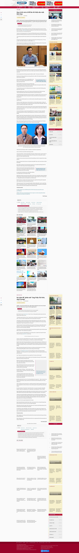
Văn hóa (54, 7)
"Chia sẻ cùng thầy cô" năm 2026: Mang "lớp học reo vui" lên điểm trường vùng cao (55, 462)
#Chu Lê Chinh (23, 202)
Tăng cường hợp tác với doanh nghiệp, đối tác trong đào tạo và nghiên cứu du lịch (54, 368)
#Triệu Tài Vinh (33, 202)
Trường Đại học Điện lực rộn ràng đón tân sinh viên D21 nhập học (42, 498)
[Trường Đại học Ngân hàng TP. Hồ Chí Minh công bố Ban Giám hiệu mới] (58, 340)
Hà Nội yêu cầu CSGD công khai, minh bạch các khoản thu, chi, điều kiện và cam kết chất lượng (31, 234)
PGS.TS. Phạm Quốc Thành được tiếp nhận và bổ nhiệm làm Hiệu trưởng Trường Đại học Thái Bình (58, 355)
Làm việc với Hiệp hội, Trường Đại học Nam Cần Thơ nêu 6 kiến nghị (58, 386)
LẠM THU (50, 525)
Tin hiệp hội (52, 361)
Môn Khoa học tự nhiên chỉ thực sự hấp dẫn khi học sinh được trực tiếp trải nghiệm (52, 471)
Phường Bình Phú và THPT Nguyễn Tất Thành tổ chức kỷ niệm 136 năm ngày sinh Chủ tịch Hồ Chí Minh (52, 79)
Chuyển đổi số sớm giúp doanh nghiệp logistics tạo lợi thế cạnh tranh (52, 510)
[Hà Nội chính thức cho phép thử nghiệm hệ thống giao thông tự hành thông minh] (31, 220)
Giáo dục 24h (20, 7)
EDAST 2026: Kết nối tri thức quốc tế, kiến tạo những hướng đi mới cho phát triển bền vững (31, 541)
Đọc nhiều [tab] (55, 10)
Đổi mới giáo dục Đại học (53, 517)
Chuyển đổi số (52, 486)
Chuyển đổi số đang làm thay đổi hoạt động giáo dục (58, 376)
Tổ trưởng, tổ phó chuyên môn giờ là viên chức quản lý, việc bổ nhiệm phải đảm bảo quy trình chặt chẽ (31, 452)
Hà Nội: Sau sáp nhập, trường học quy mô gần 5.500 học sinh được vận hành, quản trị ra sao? (31, 289)
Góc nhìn (29, 7)
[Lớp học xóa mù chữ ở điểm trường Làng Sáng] (55, 112)
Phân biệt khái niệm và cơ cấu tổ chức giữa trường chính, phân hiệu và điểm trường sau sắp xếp (30, 453)
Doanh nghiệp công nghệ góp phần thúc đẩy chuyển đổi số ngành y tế (58, 510)
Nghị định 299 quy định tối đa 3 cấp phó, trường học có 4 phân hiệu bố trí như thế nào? (56, 439)
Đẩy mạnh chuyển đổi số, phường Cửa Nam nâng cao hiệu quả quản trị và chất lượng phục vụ (21, 469)
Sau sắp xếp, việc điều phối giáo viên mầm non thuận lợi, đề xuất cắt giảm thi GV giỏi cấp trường (52, 408)
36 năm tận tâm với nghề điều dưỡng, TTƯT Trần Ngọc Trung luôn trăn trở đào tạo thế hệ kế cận (58, 480)
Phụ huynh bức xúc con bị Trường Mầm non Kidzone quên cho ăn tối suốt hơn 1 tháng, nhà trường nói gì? (21, 246)
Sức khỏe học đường (47, 7)
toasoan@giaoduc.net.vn (59, 0)
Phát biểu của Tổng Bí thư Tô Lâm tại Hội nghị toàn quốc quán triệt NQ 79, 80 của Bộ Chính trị (55, 49)
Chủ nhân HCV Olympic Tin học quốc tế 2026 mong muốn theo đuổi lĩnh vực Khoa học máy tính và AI (41, 519)
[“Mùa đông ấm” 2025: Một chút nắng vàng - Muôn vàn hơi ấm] (58, 75)
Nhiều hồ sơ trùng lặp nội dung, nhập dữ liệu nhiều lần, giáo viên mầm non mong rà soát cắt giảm (52, 418)
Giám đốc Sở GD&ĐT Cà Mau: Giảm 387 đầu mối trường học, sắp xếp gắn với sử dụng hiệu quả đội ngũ (21, 257)
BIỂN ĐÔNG (51, 144)
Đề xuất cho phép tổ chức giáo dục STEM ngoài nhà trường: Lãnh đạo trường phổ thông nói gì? (21, 530)
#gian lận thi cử (35, 447)
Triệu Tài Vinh (25, 314)
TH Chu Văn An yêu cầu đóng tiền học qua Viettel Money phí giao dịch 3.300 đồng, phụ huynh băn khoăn (42, 268)
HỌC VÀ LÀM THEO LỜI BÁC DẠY (54, 63)
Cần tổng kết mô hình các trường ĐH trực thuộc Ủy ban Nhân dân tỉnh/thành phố (52, 386)
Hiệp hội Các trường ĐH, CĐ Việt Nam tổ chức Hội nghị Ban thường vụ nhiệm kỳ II (52, 377)
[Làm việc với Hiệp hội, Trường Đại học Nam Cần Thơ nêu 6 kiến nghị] (58, 382)
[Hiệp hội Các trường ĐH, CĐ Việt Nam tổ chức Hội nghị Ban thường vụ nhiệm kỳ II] (52, 373)
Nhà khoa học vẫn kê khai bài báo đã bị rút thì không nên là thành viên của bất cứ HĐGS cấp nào (52, 101)
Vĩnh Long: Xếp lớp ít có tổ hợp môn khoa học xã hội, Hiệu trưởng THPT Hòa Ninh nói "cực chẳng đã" (21, 235)
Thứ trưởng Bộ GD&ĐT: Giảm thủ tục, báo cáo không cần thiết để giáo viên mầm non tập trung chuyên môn (58, 418)
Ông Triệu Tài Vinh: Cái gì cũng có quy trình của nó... (41, 169)
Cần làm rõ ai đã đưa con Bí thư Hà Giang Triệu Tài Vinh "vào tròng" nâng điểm (28, 310)
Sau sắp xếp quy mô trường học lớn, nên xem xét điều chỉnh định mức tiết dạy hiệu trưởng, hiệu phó (56, 25)
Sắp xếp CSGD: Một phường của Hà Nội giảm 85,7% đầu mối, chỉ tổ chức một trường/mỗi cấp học (31, 256)
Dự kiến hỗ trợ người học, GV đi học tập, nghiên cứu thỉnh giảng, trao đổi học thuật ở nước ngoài (21, 541)
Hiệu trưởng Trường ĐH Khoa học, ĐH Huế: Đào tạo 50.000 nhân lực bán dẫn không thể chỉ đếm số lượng (21, 488)
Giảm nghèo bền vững (53, 107)
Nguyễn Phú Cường (25, 371)
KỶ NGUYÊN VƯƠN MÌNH (53, 42)
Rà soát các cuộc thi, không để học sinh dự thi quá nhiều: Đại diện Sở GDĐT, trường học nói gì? (58, 322)
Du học (42, 7)
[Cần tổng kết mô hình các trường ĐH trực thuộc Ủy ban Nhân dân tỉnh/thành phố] (52, 382)
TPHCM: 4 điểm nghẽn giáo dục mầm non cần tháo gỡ (58, 407)
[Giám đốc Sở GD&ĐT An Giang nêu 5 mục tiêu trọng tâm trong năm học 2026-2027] (21, 285)
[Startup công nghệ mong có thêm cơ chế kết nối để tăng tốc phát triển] (58, 498)
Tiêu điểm (25, 7)
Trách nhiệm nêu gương (35, 7)
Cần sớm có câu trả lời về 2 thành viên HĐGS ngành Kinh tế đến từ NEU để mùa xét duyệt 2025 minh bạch (55, 92)
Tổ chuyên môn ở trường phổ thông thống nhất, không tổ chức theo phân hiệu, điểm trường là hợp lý (56, 21)
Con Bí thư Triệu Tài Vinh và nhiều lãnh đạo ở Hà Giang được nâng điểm (27, 311)
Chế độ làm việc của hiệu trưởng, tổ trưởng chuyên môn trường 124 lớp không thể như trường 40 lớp (30, 454)
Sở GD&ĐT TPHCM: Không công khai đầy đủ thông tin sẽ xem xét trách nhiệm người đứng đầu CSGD (41, 235)
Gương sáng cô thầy (53, 528)
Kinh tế (58, 7)
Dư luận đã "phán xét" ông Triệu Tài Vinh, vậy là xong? (41, 81)
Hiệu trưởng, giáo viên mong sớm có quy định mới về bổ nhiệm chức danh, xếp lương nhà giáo (31, 267)
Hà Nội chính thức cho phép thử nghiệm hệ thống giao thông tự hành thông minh (31, 224)
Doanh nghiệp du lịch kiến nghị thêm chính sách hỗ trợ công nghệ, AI (52, 502)
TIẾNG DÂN (51, 131)
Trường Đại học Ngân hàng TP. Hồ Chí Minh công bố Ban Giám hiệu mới (58, 344)
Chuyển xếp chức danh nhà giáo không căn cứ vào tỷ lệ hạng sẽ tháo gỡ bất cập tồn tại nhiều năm (56, 29)
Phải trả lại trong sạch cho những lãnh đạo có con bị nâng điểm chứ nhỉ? (40, 390)
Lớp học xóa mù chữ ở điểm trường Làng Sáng (55, 115)
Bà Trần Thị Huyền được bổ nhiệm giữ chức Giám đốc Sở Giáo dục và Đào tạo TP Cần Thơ (55, 336)
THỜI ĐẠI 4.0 (51, 534)
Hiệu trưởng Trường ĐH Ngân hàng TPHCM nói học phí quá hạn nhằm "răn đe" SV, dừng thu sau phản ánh (21, 268)
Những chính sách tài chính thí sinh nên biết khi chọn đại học (21, 498)
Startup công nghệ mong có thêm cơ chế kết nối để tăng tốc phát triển (58, 502)
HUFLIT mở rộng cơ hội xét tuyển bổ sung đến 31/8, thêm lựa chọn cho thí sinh (42, 508)
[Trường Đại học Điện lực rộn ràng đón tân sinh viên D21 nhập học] (42, 494)
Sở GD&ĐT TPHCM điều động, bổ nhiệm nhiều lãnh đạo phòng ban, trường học (21, 508)
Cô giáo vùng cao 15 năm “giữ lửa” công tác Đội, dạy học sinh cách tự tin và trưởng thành (52, 480)
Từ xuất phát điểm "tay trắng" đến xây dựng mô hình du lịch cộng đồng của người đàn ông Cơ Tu (58, 124)
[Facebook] (1, 15)
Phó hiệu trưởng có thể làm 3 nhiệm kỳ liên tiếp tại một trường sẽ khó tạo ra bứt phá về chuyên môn (56, 448)
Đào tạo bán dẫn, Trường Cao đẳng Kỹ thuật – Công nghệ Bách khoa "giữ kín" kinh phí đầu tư (31, 530)
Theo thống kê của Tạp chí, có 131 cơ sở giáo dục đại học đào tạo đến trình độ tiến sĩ (31, 487)
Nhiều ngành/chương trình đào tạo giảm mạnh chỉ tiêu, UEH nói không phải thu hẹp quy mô (41, 530)
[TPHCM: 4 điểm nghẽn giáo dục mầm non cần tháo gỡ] (58, 403)
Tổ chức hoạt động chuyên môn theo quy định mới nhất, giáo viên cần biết (56, 452)
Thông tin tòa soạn (25, 0)
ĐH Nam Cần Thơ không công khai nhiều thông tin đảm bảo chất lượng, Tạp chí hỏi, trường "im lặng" (41, 477)
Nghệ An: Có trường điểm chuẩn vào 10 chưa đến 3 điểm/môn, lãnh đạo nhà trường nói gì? (52, 322)
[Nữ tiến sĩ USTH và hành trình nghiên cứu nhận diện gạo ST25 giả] (58, 466)
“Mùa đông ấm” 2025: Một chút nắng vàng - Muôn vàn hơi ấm (58, 79)
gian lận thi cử (25, 333)
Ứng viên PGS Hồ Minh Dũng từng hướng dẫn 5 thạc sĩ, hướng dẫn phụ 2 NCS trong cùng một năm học (52, 355)
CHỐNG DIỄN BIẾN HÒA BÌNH (53, 141)
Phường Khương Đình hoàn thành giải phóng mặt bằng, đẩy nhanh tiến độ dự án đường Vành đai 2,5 (42, 279)
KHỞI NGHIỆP (51, 537)
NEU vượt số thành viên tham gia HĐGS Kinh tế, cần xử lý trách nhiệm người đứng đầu (58, 101)
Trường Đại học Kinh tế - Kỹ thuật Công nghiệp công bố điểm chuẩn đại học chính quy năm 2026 (56, 443)
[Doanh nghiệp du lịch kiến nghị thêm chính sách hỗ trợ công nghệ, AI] (52, 498)
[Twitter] (1, 17)
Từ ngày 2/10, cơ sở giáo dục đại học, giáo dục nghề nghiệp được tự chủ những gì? (31, 508)
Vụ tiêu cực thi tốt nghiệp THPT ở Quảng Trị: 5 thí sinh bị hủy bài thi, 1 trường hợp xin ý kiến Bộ (30, 208)
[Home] (1, 12)
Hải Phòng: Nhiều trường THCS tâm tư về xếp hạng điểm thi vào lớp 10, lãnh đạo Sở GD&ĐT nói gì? (41, 246)
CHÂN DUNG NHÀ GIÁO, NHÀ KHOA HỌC (55, 328)
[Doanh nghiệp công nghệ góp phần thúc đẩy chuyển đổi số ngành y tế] (58, 506)
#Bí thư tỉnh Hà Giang (28, 447)
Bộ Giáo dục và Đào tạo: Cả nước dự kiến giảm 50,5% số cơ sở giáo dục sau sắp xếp (31, 498)
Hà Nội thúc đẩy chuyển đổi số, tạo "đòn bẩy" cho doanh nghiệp (55, 494)
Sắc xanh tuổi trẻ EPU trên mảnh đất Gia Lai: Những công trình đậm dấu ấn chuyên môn (55, 70)
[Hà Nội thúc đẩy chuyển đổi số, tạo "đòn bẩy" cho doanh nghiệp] (55, 491)
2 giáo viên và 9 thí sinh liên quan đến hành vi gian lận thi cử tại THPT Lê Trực (28, 210)
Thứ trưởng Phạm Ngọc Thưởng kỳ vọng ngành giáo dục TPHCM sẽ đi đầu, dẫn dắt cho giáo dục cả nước (31, 279)
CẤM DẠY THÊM (51, 522)
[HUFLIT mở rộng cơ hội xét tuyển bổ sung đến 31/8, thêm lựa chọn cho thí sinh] (42, 504)
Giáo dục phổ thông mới (54, 295)
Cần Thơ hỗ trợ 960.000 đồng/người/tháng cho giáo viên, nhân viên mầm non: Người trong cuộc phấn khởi (55, 398)
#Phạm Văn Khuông (39, 202)
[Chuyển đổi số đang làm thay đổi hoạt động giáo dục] (58, 373)
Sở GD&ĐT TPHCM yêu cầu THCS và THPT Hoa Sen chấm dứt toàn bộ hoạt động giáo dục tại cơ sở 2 (42, 224)
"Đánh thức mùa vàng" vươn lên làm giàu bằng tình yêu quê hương (52, 123)
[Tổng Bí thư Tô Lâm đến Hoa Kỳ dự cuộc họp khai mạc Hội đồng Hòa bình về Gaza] (52, 53)
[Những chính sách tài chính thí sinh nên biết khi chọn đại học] (21, 494)
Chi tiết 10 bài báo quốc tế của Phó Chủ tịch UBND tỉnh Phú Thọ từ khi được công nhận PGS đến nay (52, 345)
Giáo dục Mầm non (53, 391)
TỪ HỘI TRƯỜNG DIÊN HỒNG (52, 138)
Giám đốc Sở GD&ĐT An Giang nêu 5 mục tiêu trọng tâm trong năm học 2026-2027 (21, 289)
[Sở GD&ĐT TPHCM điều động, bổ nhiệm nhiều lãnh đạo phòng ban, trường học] (21, 504)
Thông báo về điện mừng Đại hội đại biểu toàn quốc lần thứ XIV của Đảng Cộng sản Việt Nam (58, 58)
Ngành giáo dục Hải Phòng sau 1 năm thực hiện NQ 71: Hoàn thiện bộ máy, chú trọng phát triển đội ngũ (42, 257)
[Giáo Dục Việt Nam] (22, 4)
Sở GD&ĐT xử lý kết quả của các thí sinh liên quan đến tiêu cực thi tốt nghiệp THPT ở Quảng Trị (30, 209)
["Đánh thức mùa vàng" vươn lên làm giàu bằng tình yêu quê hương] (52, 119)
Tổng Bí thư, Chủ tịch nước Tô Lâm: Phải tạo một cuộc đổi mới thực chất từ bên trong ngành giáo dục (31, 246)
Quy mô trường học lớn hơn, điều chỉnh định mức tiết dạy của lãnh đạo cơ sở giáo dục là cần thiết (56, 34)
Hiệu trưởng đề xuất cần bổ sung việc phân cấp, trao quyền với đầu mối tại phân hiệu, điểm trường (58, 312)
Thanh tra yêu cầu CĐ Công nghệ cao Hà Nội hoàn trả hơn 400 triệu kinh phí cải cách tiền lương (30, 207)
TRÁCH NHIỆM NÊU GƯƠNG (54, 85)
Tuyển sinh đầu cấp (52, 531)
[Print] (1, 19)
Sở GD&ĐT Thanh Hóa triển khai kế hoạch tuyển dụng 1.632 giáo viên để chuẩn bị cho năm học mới (21, 279)
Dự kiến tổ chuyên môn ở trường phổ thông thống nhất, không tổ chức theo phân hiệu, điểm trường (56, 434)
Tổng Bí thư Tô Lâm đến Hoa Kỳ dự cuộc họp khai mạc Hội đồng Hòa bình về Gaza (52, 58)
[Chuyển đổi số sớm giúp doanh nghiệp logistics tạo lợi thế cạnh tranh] (52, 506)
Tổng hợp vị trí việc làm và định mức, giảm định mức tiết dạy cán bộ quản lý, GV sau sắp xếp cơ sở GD (31, 455)
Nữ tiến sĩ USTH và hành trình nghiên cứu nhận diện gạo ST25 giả (58, 470)
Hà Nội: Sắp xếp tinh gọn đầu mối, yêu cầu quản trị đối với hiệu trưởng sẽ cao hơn (21, 224)
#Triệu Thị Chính (28, 202)
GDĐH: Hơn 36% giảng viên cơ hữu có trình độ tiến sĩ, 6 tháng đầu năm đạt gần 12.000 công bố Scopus (42, 488)
